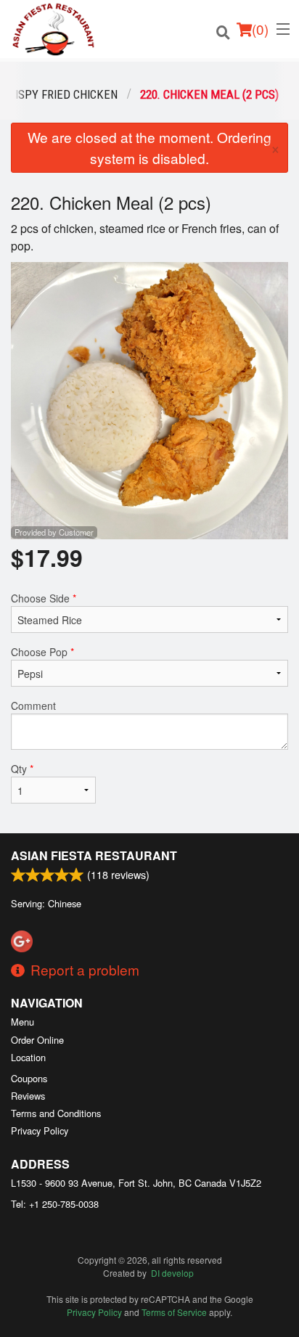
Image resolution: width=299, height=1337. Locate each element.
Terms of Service (174, 1312)
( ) (260, 28)
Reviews (28, 1096)
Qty (22, 768)
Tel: (55, 1204)
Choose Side (43, 598)
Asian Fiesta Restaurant (94, 855)
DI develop (172, 1273)
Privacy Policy (39, 1130)
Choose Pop (42, 652)
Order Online (37, 1040)
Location (28, 1057)
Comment (33, 705)
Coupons (29, 1078)
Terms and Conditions (56, 1113)
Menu (22, 1022)
